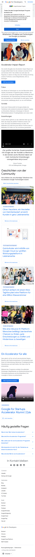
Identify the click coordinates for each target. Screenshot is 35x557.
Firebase (3, 508)
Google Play (4, 518)
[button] (17, 432)
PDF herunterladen (8, 82)
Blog (2, 483)
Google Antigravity (6, 513)
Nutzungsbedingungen (7, 547)
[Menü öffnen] (2, 2)
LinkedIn (3, 473)
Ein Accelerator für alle (14, 354)
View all (3, 521)
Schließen (17, 25)
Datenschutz (18, 547)
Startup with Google (6, 476)
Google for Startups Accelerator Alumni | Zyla (16, 410)
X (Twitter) (4, 493)
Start (17, 29)
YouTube (3, 496)
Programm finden (10, 40)
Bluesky (3, 485)
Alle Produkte (4, 541)
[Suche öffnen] (25, 2)
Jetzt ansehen (7, 418)
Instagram (4, 488)
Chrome (3, 505)
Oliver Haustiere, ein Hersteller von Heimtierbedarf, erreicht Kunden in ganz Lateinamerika (16, 212)
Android (3, 503)
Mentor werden (25, 40)
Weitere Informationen (11, 221)
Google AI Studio (5, 510)
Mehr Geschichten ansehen (11, 183)
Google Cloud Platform (7, 539)
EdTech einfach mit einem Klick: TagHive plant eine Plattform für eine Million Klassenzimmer (17, 292)
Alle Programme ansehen (10, 380)
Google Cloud (4, 516)
